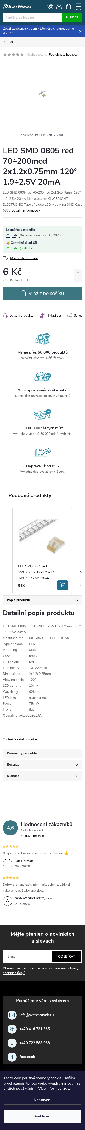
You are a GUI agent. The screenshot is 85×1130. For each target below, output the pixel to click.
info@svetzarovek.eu (36, 1015)
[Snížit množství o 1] (78, 279)
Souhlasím (42, 1116)
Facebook (27, 1057)
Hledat (72, 17)
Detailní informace (24, 210)
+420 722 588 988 (34, 1043)
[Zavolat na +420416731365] (50, 7)
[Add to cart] (62, 585)
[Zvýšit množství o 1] (78, 272)
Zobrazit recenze (32, 836)
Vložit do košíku (46, 293)
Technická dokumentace (21, 739)
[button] (7, 550)
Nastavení (42, 1100)
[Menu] (78, 6)
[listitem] (42, 550)
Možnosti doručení (24, 258)
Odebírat (66, 956)
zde (66, 1088)
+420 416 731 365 (34, 1029)
